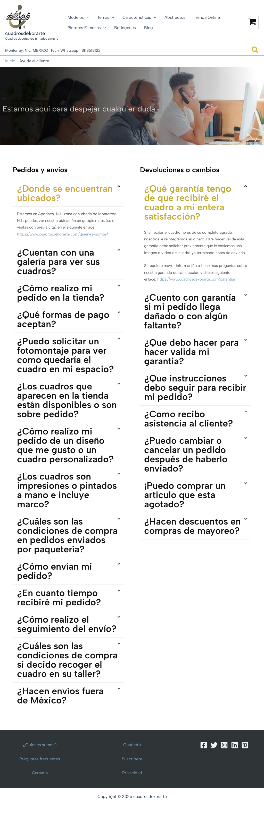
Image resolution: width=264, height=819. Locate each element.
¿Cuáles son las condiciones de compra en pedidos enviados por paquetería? (67, 535)
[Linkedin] (234, 745)
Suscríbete (132, 758)
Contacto (132, 744)
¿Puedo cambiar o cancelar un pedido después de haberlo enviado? (185, 454)
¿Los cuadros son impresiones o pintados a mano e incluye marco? (67, 490)
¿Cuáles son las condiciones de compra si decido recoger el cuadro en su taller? (67, 659)
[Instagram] (224, 745)
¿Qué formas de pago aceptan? (63, 319)
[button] (86, 17)
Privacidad (132, 772)
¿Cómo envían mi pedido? (54, 571)
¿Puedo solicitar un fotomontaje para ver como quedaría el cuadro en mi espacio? (65, 355)
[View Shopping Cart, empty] (252, 22)
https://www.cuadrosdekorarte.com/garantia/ (196, 279)
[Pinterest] (245, 745)
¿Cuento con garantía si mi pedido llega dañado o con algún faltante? (190, 311)
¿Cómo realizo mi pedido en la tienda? (60, 293)
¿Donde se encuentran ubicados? (65, 193)
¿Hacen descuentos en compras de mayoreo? (192, 526)
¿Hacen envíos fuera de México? (60, 695)
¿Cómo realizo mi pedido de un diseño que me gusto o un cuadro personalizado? (65, 445)
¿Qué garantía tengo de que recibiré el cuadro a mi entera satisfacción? (187, 202)
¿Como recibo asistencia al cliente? (188, 418)
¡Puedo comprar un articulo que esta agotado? (185, 495)
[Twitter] (214, 745)
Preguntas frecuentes (39, 758)
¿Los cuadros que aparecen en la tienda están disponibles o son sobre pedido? (67, 400)
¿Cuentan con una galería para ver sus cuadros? (58, 261)
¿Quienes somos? (40, 744)
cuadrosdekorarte (25, 33)
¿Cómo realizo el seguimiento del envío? (67, 624)
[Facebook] (203, 745)
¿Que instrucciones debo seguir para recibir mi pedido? (195, 387)
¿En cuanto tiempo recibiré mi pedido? (59, 597)
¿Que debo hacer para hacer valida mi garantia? (191, 352)
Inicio (10, 60)
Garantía (40, 772)
